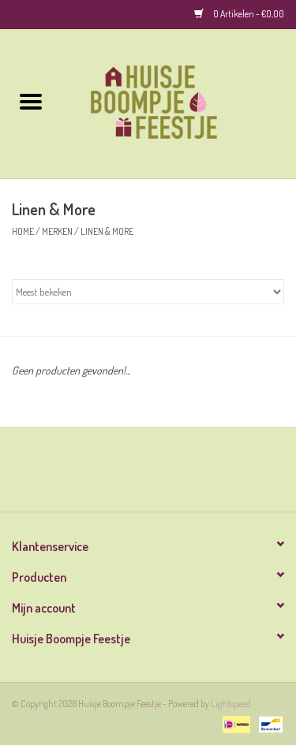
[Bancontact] (268, 723)
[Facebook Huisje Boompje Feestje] (134, 475)
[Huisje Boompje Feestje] (179, 102)
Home (23, 231)
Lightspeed (231, 704)
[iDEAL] (234, 723)
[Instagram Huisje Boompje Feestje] (161, 475)
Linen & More (107, 231)
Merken (57, 231)
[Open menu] (31, 101)
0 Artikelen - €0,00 (248, 14)
